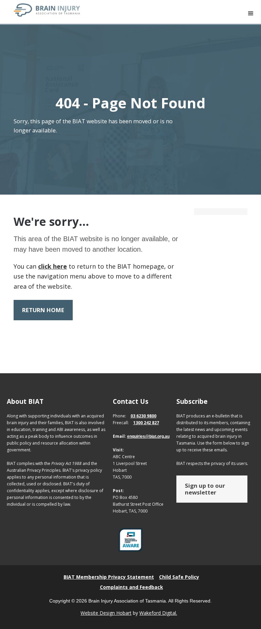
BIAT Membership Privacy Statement (109, 577)
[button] (251, 13)
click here (52, 266)
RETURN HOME (43, 310)
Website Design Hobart (106, 613)
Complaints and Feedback (131, 587)
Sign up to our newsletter (205, 489)
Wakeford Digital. (158, 613)
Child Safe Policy (179, 577)
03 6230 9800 (143, 416)
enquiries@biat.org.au (148, 436)
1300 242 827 (146, 423)
